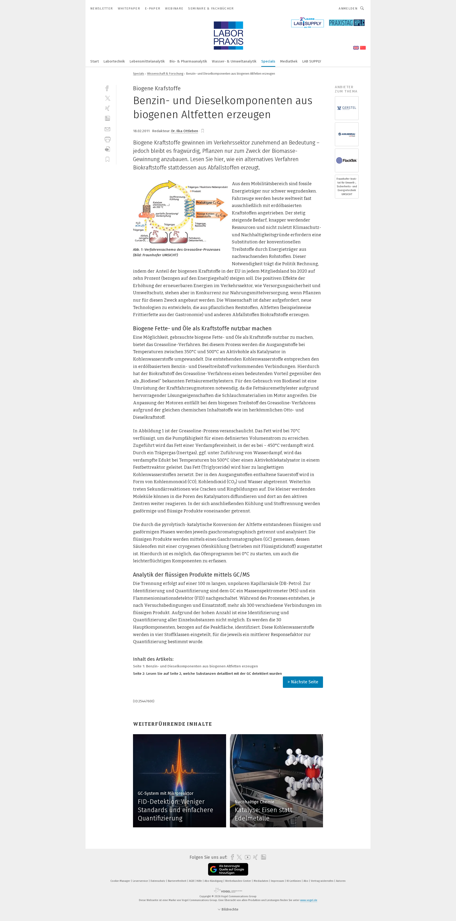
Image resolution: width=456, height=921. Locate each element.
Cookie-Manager (120, 880)
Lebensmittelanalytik (147, 61)
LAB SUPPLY (311, 61)
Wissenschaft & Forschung (165, 73)
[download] (107, 149)
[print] (107, 139)
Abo (306, 880)
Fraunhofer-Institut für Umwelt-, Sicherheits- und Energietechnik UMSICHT (347, 186)
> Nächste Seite (303, 682)
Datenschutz (158, 880)
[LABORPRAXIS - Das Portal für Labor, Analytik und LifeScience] (94, 61)
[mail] (107, 129)
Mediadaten (261, 880)
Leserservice (141, 880)
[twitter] (107, 98)
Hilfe (199, 880)
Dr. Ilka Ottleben (184, 131)
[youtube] (246, 857)
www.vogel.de (308, 900)
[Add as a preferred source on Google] (228, 869)
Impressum (278, 880)
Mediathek (289, 61)
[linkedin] (107, 118)
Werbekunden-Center (238, 880)
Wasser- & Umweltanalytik (234, 61)
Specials (268, 61)
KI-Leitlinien (294, 880)
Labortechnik (114, 61)
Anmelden (348, 8)
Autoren (341, 880)
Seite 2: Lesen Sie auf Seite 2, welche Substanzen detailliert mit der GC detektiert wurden (207, 673)
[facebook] (107, 88)
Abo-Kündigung (213, 880)
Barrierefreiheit (177, 880)
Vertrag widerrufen (322, 880)
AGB (192, 880)
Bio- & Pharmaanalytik (188, 61)
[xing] (107, 108)
